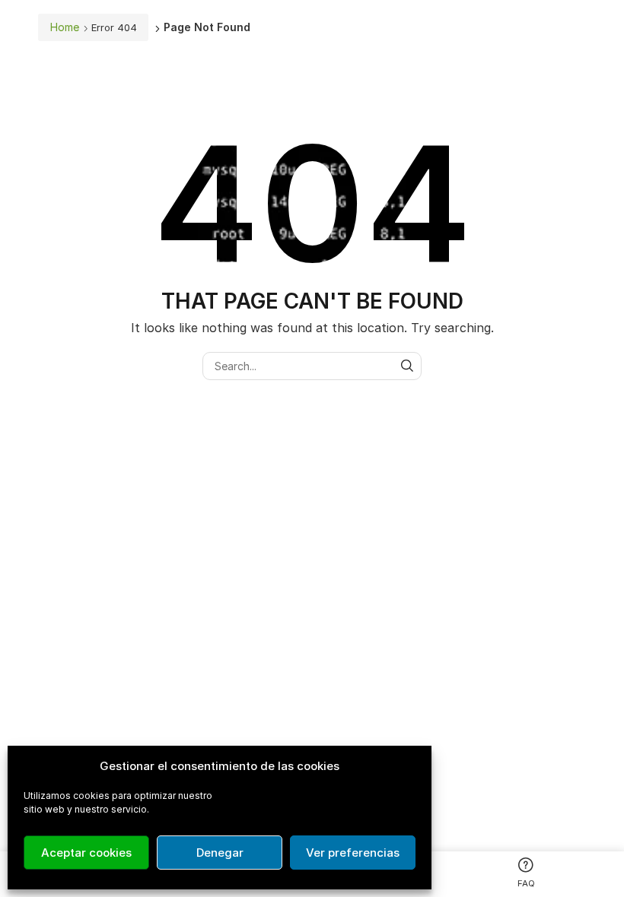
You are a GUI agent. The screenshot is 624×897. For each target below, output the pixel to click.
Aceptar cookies (86, 852)
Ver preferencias (353, 852)
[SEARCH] (407, 366)
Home (64, 27)
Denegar (220, 852)
